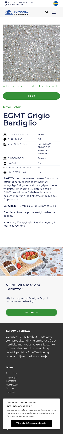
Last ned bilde (14, 86)
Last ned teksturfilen (47, 86)
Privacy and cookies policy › (20, 416)
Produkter (12, 373)
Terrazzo (11, 381)
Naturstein (12, 384)
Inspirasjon (12, 377)
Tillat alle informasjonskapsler (31, 423)
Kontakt (10, 392)
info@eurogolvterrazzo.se (20, 2)
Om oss (10, 388)
